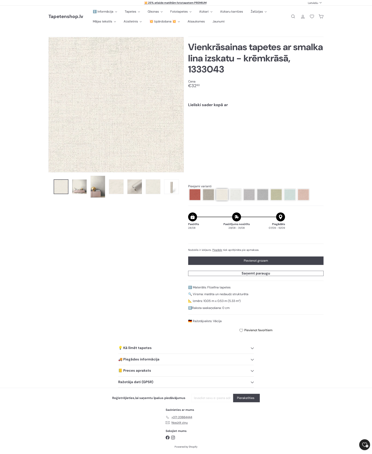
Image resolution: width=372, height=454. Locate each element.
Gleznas (154, 11)
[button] (195, 194)
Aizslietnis (131, 21)
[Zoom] (116, 104)
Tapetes (131, 11)
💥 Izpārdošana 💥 (163, 21)
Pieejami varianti (200, 186)
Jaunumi (219, 21)
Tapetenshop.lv (65, 16)
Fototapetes (179, 11)
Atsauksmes (196, 21)
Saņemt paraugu (256, 273)
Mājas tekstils (103, 21)
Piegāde (217, 250)
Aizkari (204, 11)
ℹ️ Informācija (103, 11)
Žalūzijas (257, 11)
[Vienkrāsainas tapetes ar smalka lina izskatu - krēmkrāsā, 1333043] (256, 123)
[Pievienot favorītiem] (318, 118)
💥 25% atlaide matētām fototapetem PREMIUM (175, 2)
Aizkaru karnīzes (231, 11)
